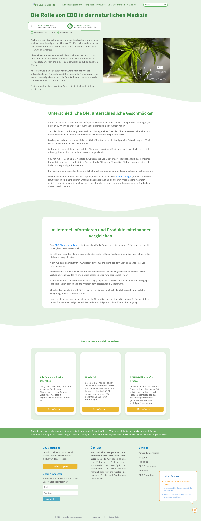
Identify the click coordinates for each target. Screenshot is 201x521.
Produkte (101, 4)
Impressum (96, 517)
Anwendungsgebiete (72, 4)
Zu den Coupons (60, 466)
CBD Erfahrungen (116, 4)
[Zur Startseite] (47, 4)
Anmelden (51, 499)
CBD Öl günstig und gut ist (67, 245)
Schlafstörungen (124, 176)
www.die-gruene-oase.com (72, 517)
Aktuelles (131, 4)
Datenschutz (114, 517)
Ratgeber (89, 4)
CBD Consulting (146, 474)
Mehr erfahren (53, 409)
